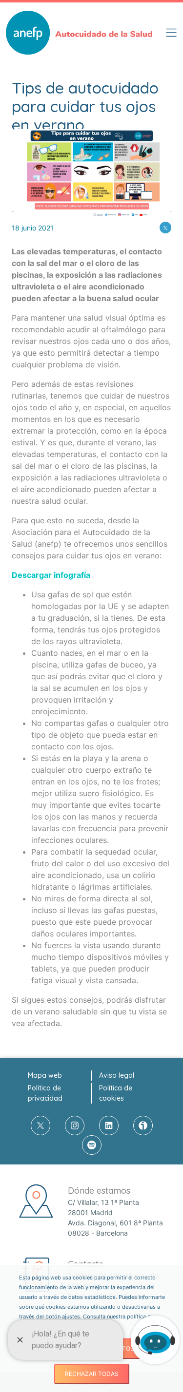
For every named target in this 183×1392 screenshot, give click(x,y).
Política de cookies (115, 1093)
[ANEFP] (79, 32)
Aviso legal (116, 1075)
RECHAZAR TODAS (92, 1373)
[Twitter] (165, 227)
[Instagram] (74, 1125)
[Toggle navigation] (171, 32)
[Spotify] (92, 1145)
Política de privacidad (45, 1093)
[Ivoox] (143, 1125)
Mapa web (45, 1075)
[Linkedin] (109, 1125)
